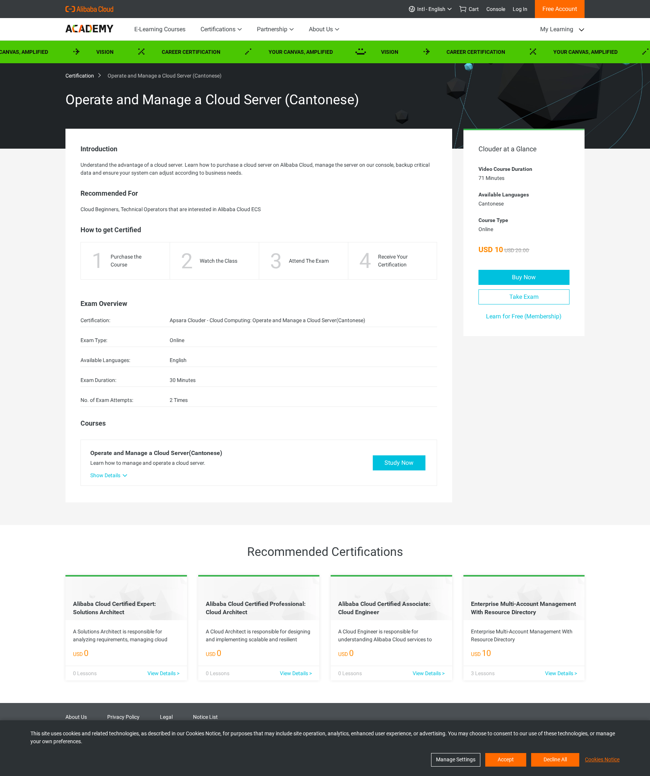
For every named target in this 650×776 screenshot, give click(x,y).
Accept (506, 759)
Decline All (555, 759)
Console (495, 9)
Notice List (205, 717)
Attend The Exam (309, 261)
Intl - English (430, 9)
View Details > (163, 673)
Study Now (398, 462)
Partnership (272, 29)
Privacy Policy (123, 717)
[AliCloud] (89, 9)
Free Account (559, 8)
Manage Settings (455, 759)
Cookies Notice (602, 759)
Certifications (217, 29)
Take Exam (524, 296)
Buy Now (524, 277)
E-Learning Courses (159, 29)
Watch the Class (218, 261)
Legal (166, 717)
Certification (80, 76)
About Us (321, 29)
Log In (520, 9)
